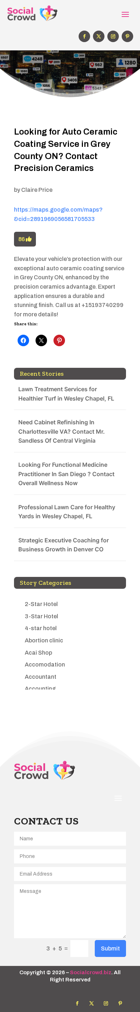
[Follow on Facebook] (84, 36)
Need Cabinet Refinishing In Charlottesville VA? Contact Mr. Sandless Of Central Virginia (61, 431)
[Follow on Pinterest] (127, 36)
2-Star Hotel (41, 604)
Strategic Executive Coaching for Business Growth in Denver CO (63, 545)
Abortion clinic (44, 640)
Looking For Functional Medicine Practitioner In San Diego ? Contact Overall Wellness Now (66, 474)
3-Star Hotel (41, 616)
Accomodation (45, 664)
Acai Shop (38, 653)
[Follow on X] (98, 36)
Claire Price (36, 190)
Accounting (40, 689)
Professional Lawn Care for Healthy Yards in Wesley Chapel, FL (66, 511)
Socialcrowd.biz (90, 972)
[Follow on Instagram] (113, 36)
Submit (110, 948)
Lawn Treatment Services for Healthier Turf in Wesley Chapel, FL (66, 393)
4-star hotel (41, 628)
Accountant (40, 677)
